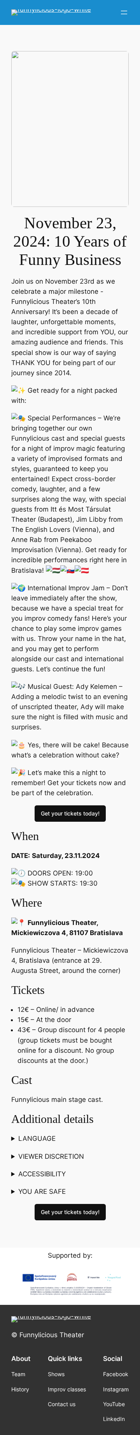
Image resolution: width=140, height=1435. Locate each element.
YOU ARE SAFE (42, 1191)
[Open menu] (124, 12)
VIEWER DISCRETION (51, 1156)
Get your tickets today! (70, 813)
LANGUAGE (37, 1138)
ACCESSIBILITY (42, 1174)
